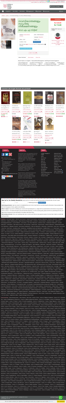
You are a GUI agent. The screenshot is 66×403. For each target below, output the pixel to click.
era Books (43, 237)
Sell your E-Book (44, 175)
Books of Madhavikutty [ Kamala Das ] (12, 299)
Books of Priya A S (56, 342)
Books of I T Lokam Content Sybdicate (31, 323)
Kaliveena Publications (51, 250)
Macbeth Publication (40, 257)
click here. (49, 210)
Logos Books (25, 257)
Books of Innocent (51, 377)
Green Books (52, 240)
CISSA (2, 231)
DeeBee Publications (19, 233)
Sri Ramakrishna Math (21, 284)
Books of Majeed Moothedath (33, 342)
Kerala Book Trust (46, 251)
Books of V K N (56, 304)
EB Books (26, 237)
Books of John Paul (10, 341)
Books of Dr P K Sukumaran (12, 313)
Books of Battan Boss (26, 310)
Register (58, 2)
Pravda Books (55, 273)
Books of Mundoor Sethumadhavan (15, 380)
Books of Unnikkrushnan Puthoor (39, 335)
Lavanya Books (31, 255)
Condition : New (22, 42)
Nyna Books (4, 268)
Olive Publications (11, 268)
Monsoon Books (44, 262)
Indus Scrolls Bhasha (24, 246)
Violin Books (44, 291)
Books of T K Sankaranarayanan (57, 384)
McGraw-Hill (37, 262)
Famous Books (8, 239)
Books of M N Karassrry (56, 328)
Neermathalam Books (56, 264)
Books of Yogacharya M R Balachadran (34, 379)
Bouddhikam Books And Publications (34, 228)
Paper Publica (50, 269)
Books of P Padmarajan (36, 313)
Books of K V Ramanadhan (18, 384)
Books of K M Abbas (32, 361)
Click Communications (9, 231)
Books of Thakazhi (14, 301)
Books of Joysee (50, 308)
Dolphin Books (49, 235)
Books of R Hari (56, 362)
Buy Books (38, 11)
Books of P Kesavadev (52, 337)
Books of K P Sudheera (47, 382)
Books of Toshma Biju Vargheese (47, 348)
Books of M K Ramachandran (36, 357)
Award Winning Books (13, 297)
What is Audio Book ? (58, 156)
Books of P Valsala (27, 304)
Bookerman (23, 228)
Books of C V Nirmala (48, 357)
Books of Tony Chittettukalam (53, 351)
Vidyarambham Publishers (12, 291)
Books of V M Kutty (19, 377)
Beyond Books (41, 224)
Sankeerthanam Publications (55, 278)
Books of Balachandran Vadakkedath (21, 388)
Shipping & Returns (58, 158)
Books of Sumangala (15, 323)
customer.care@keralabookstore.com (9, 173)
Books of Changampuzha (13, 324)
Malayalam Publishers (21, 259)
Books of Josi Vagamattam (23, 315)
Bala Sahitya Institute (18, 224)
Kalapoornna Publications (40, 250)
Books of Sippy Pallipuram (51, 301)
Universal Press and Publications (14, 289)
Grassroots (45, 240)
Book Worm (9, 228)
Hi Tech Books (18, 244)
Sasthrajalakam (13, 280)
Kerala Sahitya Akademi (11, 253)
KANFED (59, 250)
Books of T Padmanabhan (25, 324)
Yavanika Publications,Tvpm (58, 293)
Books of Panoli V (46, 328)
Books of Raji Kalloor (29, 377)
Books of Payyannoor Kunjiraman (20, 326)
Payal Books (12, 271)
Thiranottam (14, 288)
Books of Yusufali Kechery (52, 333)
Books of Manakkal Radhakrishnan (56, 386)
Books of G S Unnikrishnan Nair (58, 380)
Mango (63, 259)
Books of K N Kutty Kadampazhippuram (24, 351)
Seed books (37, 280)
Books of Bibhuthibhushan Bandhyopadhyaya (29, 319)
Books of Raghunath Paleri (36, 328)
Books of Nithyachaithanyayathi (49, 312)
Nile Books (18, 266)
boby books (44, 226)
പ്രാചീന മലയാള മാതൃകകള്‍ (41, 105)
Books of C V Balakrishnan (48, 313)
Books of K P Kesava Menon (13, 312)
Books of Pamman (36, 304)
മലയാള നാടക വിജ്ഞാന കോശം (31, 105)
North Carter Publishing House (46, 266)
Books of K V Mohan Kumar (24, 330)
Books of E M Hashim (49, 332)
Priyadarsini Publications (12, 275)
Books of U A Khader (24, 312)
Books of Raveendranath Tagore (15, 303)
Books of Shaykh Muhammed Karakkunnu (33, 380)
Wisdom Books (48, 293)
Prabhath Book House (28, 273)
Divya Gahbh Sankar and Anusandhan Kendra (17, 235)
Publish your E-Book (45, 174)
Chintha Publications (26, 109)
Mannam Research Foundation (28, 260)
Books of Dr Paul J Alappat (15, 344)
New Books (22, 11)
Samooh (46, 278)
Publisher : (24, 35)
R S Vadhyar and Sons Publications (52, 275)
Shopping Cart (43, 2)
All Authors (3, 1)
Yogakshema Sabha (14, 295)
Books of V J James (42, 353)
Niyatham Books (35, 266)
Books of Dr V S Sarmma (46, 342)
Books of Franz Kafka (59, 332)
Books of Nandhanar (59, 348)
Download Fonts (57, 169)
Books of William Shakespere (13, 337)
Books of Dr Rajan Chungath (25, 332)
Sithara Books (4, 282)
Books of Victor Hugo (38, 346)
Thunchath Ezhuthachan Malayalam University (27, 288)
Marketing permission (33, 202)
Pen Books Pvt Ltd (25, 271)
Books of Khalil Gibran (59, 303)
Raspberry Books (8, 277)
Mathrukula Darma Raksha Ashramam (10, 262)
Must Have (29, 297)
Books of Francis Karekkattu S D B (12, 310)
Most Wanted (23, 297)
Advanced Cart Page (58, 155)
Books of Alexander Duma (28, 344)
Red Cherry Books (30, 277)
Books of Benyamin (20, 308)
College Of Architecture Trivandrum (27, 231)
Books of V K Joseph (55, 359)
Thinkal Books (8, 288)
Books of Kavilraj (22, 366)
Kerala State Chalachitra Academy (24, 253)
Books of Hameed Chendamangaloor (44, 362)
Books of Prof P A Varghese (21, 321)
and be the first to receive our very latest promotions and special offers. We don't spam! (31, 200)
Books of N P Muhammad (17, 348)
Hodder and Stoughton (27, 244)
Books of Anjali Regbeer (22, 375)
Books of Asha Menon (51, 330)
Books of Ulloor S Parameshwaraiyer (52, 364)
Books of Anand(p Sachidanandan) (48, 317)
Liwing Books (18, 257)
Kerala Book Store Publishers (35, 251)
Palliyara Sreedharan (11, 269)
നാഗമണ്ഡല (15, 105)
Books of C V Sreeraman (43, 384)
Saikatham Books (31, 278)
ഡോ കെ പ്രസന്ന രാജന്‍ (50, 107)
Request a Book (31, 1)
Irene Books (46, 246)
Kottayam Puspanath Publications (57, 253)
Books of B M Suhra (25, 328)
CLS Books (17, 231)
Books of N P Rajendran (40, 377)
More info (51, 401)
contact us (7, 210)
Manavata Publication (48, 259)
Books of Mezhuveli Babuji (46, 304)
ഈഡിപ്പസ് (36, 131)
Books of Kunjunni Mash (7, 382)
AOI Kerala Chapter (11, 219)
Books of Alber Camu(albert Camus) (28, 337)
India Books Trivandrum (51, 244)
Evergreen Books (50, 237)
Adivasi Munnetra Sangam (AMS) (25, 221)
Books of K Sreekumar (13, 366)
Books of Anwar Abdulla (25, 371)
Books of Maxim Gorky (59, 357)
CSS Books (42, 231)
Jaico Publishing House (23, 248)
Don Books (55, 235)
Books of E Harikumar (32, 386)
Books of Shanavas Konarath (17, 353)
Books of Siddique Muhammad (30, 353)
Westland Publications (33, 293)
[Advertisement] (33, 76)
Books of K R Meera (35, 317)
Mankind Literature (17, 260)
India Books (42, 244)
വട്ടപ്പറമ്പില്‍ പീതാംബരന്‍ (28, 107)
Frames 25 (40, 239)
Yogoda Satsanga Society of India (26, 295)
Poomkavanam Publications (7, 273)
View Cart (43, 159)
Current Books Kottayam (51, 231)
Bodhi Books (50, 226)
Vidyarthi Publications (23, 291)
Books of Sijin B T (60, 377)
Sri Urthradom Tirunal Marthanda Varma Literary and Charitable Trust (41, 284)
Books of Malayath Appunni (55, 326)
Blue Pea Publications (36, 226)
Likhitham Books (52, 255)
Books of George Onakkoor (23, 357)
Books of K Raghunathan (20, 342)
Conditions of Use (57, 161)
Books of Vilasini (60, 324)
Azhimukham (10, 224)
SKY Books (19, 282)
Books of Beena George (37, 371)
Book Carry (56, 226)
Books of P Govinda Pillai (16, 355)
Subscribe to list (42, 202)
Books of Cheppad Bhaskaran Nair (17, 362)
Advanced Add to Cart (23, 1)
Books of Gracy (22, 373)
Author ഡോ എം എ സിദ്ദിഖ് (56, 29)
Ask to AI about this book (25, 48)
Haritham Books (42, 242)
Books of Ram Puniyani (43, 386)
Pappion (56, 269)
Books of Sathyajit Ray (11, 357)
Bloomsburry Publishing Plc (24, 226)
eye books (57, 237)
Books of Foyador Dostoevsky (51, 388)
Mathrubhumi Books (60, 260)
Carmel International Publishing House (14, 230)
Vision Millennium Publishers (54, 291)
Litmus (2, 257)
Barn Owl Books (27, 224)
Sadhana (3, 278)
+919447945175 (53, 1)
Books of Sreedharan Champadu (51, 379)
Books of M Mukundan (55, 299)
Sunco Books (15, 286)
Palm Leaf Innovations (21, 269)
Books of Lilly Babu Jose (18, 382)
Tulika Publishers (57, 288)
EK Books (36, 237)
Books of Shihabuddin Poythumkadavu (48, 319)
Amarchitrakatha (42, 221)
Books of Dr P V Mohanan (58, 341)
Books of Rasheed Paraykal (7, 379)
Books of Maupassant (17, 368)
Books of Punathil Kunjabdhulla (25, 301)
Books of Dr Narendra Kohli (26, 333)
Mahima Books (48, 257)
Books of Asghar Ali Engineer (35, 370)
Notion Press (62, 266)
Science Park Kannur (30, 280)
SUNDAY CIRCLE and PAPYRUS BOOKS (27, 286)
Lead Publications (44, 255)
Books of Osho (35, 297)
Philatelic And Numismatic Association (53, 271)
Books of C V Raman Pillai (19, 379)
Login (63, 2)
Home (3, 15)
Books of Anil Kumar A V (35, 315)
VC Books (44, 289)
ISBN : (39, 34)
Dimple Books (4, 235)
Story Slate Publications (6, 286)
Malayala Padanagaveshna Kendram (8, 259)
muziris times (52, 262)
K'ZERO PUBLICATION (22, 250)
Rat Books (15, 277)
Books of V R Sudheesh (25, 313)
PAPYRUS (61, 269)
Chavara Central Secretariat (48, 230)
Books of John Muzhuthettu (7, 386)
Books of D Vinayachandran (51, 355)
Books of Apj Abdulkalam (54, 321)
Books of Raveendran (9, 321)
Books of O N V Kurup (5, 304)
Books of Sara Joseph (59, 313)
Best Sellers (15, 11)
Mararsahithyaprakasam (50, 260)
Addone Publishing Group (12, 221)
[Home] (3, 11)
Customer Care (48, 1)
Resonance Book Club (59, 277)
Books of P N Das (13, 330)
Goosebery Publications (31, 240)
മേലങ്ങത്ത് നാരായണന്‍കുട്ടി (18, 133)
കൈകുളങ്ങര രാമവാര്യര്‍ (7, 107)
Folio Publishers (34, 239)
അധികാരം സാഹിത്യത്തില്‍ (52, 105)
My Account (46, 11)
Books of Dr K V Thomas (49, 346)
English (32, 2)
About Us (56, 163)
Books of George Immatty (58, 382)
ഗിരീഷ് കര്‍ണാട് (15, 107)
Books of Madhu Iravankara (31, 384)
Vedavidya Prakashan (57, 289)
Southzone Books (55, 282)
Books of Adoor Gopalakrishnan (20, 339)
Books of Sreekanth (60, 346)
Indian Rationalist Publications (12, 246)
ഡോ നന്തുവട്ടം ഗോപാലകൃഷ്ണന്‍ (42, 107)
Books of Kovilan (52, 310)
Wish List (37, 2)
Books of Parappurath (33, 326)
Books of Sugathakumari (11, 375)
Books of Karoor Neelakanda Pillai (31, 348)
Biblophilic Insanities (14, 226)
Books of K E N (46, 375)
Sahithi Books (8, 278)
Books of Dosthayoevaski (34, 341)
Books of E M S (4, 333)
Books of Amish (39, 373)
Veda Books (49, 289)
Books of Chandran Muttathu (7, 377)
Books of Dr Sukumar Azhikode (12, 319)
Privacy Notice (57, 160)
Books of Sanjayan (44, 321)
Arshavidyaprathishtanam (6, 222)
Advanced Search (15, 1)
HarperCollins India (56, 242)
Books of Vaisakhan (46, 389)
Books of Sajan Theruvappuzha (54, 350)
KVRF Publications (15, 255)
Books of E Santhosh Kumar (21, 341)
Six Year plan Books (12, 282)
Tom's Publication (42, 288)
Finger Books (15, 239)
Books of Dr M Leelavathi (33, 339)
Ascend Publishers (16, 222)
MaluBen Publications (38, 135)
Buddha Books (47, 228)
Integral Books (40, 246)
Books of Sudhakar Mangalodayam (39, 310)
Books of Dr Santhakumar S (41, 350)
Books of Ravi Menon (46, 323)
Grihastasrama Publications (7, 242)
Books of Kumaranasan (22, 306)
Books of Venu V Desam (39, 351)
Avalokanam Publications (51, 222)
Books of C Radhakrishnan (38, 301)
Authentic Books (41, 222)
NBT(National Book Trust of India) (44, 264)
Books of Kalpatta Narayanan (49, 373)
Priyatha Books (21, 275)
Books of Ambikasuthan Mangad (8, 391)
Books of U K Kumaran (43, 326)
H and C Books (17, 242)
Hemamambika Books (9, 244)
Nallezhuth (7, 264)
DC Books (7, 233)
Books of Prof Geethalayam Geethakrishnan (24, 359)
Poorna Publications (4, 109)
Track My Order (44, 167)
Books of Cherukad (39, 344)
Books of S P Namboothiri (29, 368)
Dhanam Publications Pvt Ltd (56, 233)
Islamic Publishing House (12, 248)
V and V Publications (26, 289)
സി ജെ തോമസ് (37, 133)
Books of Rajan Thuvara (49, 344)
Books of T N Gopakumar (6, 326)
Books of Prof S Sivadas (10, 306)
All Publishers (8, 1)
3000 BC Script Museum (21, 219)
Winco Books (41, 293)
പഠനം (7, 15)
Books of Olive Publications (39, 333)
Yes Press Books (5, 295)
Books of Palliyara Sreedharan (46, 297)
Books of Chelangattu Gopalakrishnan (42, 359)
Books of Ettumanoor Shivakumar (46, 303)
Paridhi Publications (5, 271)
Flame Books (27, 239)
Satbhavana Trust (21, 280)
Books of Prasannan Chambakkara (35, 366)
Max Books (21, 262)
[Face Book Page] (3, 155)
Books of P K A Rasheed (6, 388)
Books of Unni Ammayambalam (57, 375)
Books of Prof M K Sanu (15, 328)
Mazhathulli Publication (29, 262)
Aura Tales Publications (32, 222)
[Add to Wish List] (36, 53)
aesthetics (35, 221)
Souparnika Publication (45, 282)
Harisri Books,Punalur (33, 242)
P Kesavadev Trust (50, 268)
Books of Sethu (35, 324)
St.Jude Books (60, 284)
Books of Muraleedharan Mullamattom (21, 317)
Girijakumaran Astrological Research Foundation (15, 240)
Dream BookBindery (11, 237)
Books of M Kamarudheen (12, 373)
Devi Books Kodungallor (44, 233)
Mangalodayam (57, 259)
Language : (38, 37)
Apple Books (58, 221)
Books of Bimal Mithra (59, 366)
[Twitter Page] (7, 155)
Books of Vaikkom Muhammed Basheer (29, 299)
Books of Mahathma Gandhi (37, 364)
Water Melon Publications (22, 293)
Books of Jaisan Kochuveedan (7, 359)
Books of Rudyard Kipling (43, 361)
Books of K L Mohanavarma (20, 386)
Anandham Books (50, 221)
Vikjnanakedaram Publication (35, 291)
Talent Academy (39, 286)
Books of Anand (12, 361)
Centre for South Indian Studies (34, 230)
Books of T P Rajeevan (6, 350)
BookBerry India (16, 228)
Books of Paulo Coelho (46, 341)
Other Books (43, 268)
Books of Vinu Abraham (6, 384)
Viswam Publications (11, 293)
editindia (31, 237)
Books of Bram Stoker (28, 346)
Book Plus (4, 228)
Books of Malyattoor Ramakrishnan (48, 324)
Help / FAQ (56, 168)
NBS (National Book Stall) (30, 264)
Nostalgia (56, 266)
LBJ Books (37, 255)
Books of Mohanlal (42, 337)
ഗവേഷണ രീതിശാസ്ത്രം (29, 131)
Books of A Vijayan (56, 339)
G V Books (46, 239)
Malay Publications (57, 257)
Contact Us (37, 1)
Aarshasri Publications (42, 219)
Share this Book (37, 41)
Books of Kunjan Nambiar (17, 350)
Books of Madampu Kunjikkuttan (39, 330)
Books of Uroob (43, 306)
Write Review (30, 57)
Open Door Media (20, 268)
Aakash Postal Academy (32, 219)
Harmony (49, 242)
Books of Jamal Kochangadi (38, 332)
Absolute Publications (52, 219)
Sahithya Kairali (15, 278)
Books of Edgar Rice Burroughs (7, 342)
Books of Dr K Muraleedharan (57, 389)
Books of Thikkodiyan (23, 389)
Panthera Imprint (43, 269)
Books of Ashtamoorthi (6, 348)
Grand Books (39, 240)
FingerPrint (21, 239)
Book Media (62, 226)
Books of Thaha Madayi (22, 361)
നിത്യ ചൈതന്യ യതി (49, 133)
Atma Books (24, 222)
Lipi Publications (60, 255)
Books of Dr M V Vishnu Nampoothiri (14, 346)
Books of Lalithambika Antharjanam (32, 382)
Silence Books (58, 280)
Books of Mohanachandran (12, 332)
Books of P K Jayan (47, 380)
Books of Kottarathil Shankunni (30, 303)
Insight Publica (33, 246)
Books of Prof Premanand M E (49, 371)
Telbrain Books (55, 286)
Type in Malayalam (58, 171)
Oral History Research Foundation (32, 268)
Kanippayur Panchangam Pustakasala (9, 251)
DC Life (12, 233)
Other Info (38, 57)
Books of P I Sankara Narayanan (35, 375)
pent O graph (41, 271)
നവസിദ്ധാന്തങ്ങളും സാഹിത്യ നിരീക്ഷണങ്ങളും (29, 24)
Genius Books (59, 239)
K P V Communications (12, 250)
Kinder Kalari (46, 253)
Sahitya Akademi (23, 278)
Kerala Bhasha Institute (38, 109)
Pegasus (18, 271)
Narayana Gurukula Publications (48, 136)
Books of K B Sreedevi (56, 315)
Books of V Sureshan (10, 370)
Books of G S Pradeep (48, 366)
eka (39, 237)
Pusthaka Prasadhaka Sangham (37, 275)
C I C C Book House (55, 228)
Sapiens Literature (5, 280)
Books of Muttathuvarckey (52, 335)
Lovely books (32, 257)
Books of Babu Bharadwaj (38, 355)
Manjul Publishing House (7, 260)
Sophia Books (37, 282)
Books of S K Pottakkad (44, 299)
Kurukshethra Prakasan (6, 255)
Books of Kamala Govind (13, 335)
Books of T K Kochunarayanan (36, 388)
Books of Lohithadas (50, 368)
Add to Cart (31, 53)
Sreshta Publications (11, 284)
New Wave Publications (10, 266)
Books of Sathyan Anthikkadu (21, 370)
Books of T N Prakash (14, 333)
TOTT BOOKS (50, 288)
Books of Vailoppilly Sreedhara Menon (9, 315)
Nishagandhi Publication (26, 266)
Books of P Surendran (46, 315)
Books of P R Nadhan (40, 368)
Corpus (37, 231)
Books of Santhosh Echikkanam (11, 389)
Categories (8, 11)
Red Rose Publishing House (40, 277)
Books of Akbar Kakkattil (16, 304)
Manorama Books (40, 260)
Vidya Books (3, 291)
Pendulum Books (33, 271)
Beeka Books (34, 224)
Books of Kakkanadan (33, 321)
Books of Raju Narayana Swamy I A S (56, 306)
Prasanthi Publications (46, 273)
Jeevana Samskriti (44, 248)
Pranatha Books (37, 273)
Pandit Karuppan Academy (32, 269)
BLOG (61, 11)
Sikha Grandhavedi (51, 280)
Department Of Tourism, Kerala (31, 233)
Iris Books (52, 246)
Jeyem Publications (53, 248)
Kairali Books (31, 250)
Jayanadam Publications (34, 248)
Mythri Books (58, 109)
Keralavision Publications (37, 253)
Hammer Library (25, 242)
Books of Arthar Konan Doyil (13, 371)
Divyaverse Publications (33, 235)
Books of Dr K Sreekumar (33, 306)
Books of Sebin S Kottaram (53, 353)
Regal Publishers (50, 277)
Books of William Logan (6, 368)
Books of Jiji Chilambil (25, 364)
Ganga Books (52, 239)
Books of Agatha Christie (40, 308)
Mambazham (40, 259)
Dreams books (20, 237)
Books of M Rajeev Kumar (35, 389)
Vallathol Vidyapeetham (36, 289)
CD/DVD (25, 230)
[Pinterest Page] (10, 155)
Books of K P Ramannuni (45, 339)
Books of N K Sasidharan (25, 335)
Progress (27, 275)
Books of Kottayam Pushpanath (8, 308)
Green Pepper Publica (60, 240)
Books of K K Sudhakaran (36, 312)
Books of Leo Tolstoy (29, 308)
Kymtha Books (23, 255)
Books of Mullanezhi (27, 355)
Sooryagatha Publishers (28, 282)
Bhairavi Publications (49, 224)
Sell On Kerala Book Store (46, 172)
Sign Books (43, 280)
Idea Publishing (36, 244)
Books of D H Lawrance (30, 362)
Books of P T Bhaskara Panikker (49, 370)
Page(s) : (36, 39)
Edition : (22, 39)
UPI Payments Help (58, 172)
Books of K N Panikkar (14, 364)
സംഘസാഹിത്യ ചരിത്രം (18, 131)
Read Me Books (21, 277)
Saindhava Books (40, 278)
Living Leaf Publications (10, 257)
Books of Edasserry (30, 373)
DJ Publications (42, 235)
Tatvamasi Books (47, 286)
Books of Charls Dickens (29, 350)
